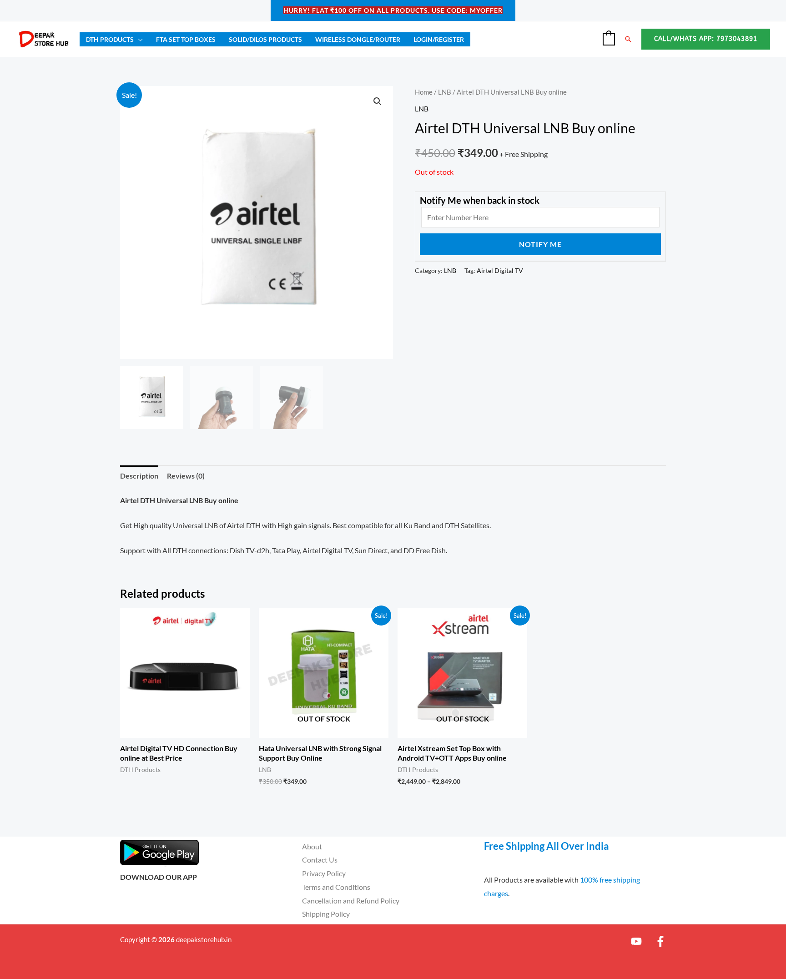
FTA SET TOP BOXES (186, 39)
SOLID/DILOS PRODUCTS (265, 39)
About (312, 846)
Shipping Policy (326, 913)
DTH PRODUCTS (110, 39)
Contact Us (320, 859)
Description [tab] (139, 475)
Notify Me (540, 244)
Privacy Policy (324, 873)
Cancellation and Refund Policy (350, 900)
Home (424, 92)
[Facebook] (660, 941)
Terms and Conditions (336, 887)
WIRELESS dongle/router (357, 39)
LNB (444, 92)
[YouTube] (636, 941)
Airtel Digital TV (500, 270)
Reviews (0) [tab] (186, 475)
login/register (438, 39)
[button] (628, 39)
